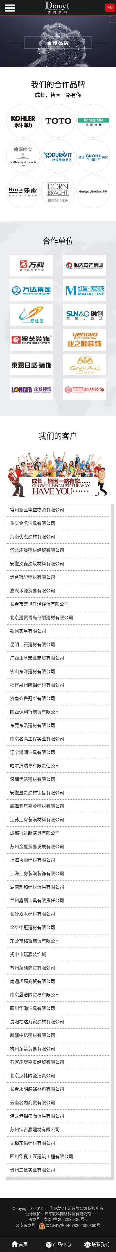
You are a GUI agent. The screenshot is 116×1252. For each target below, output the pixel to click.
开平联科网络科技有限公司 (67, 1214)
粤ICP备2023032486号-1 (66, 1219)
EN (110, 7)
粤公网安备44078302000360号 (72, 1225)
